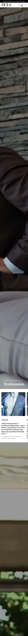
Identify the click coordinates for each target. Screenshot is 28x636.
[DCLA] (6, 5)
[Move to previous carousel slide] (2, 406)
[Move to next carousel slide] (26, 406)
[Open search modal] (19, 5)
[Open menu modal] (25, 5)
